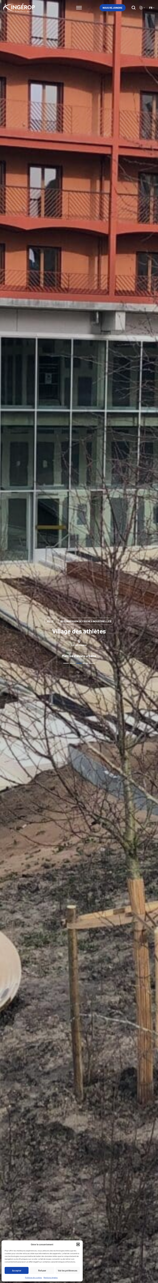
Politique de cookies (33, 1277)
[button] (78, 1244)
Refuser (42, 1270)
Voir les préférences (67, 1270)
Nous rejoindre (113, 7)
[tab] (66, 663)
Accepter (16, 1270)
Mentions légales (51, 1277)
